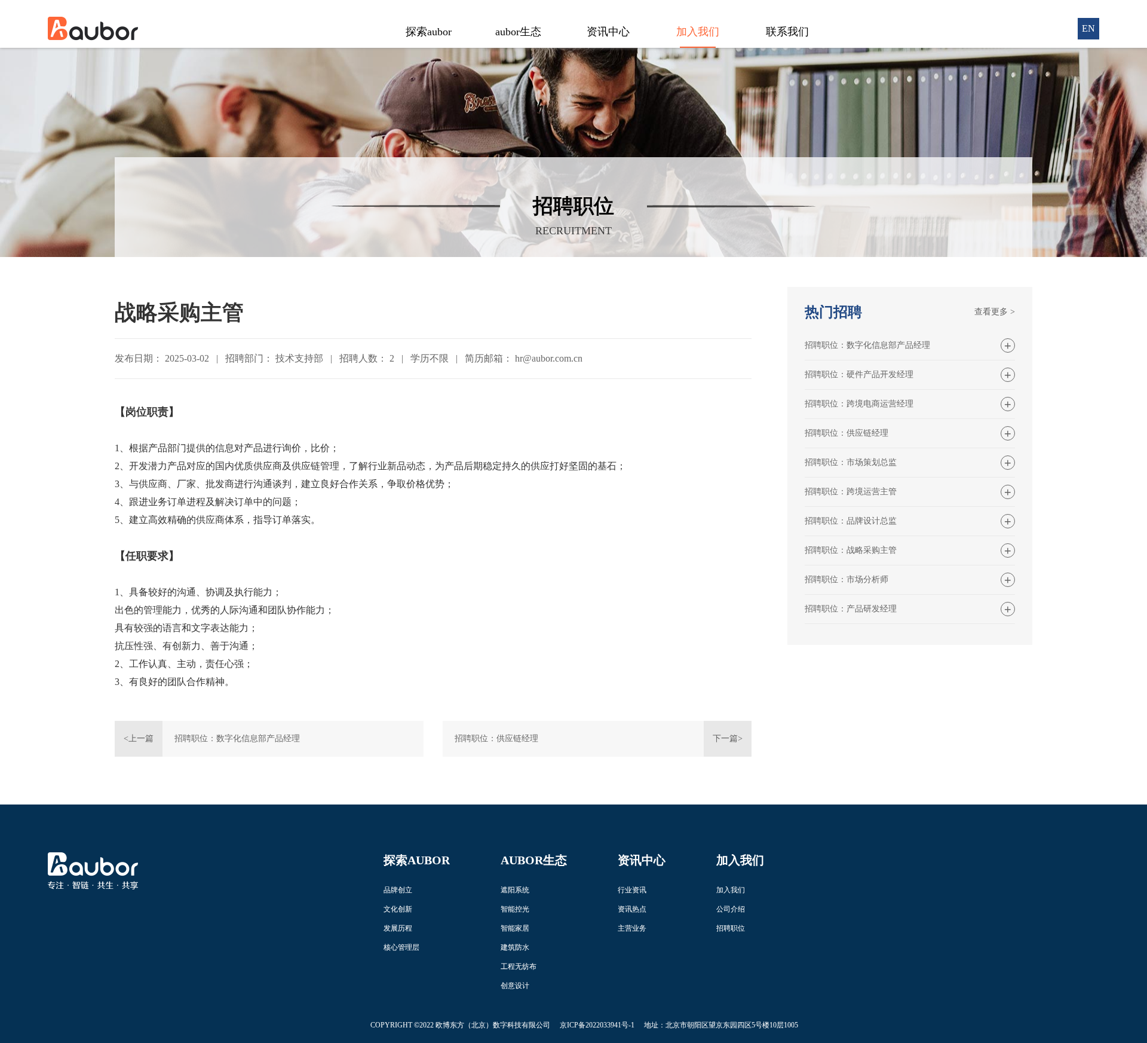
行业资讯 (632, 890)
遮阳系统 (515, 890)
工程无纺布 (518, 966)
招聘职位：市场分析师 (846, 579)
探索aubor (429, 32)
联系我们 (787, 32)
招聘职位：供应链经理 (496, 738)
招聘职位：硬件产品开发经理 (859, 374)
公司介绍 (730, 909)
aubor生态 (518, 32)
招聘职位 (730, 928)
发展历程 (398, 928)
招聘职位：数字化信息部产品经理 (237, 738)
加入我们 (697, 32)
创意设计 (515, 985)
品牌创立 (398, 890)
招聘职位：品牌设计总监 (851, 520)
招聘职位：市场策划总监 (851, 462)
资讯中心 (608, 32)
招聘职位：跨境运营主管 (851, 491)
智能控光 (515, 909)
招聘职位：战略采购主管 (851, 550)
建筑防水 (515, 947)
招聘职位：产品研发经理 (851, 608)
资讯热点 (632, 909)
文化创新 (398, 909)
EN (1088, 28)
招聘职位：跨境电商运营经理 (859, 403)
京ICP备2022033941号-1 (597, 1025)
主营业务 (632, 928)
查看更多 (994, 311)
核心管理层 (401, 947)
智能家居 (515, 928)
